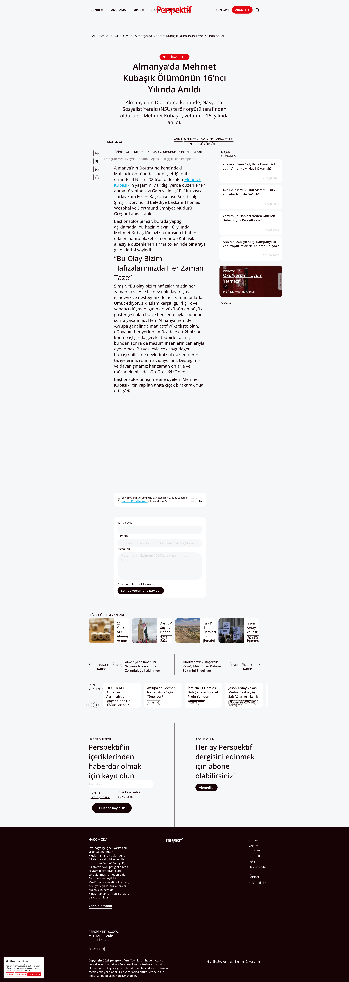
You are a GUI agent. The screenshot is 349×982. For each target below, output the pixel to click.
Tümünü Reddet (21, 974)
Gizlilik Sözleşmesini (100, 795)
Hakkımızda (257, 867)
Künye (253, 840)
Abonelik (242, 10)
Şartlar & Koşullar (247, 961)
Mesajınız (124, 549)
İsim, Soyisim (126, 523)
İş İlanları (254, 875)
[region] (24, 967)
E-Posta (123, 536)
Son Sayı (222, 10)
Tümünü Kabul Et (35, 974)
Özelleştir (10, 974)
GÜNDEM (121, 36)
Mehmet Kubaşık (196, 139)
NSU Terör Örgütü (203, 144)
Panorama (117, 10)
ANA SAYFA (100, 36)
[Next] (96, 705)
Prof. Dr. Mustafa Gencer (239, 291)
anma (178, 139)
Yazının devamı (100, 906)
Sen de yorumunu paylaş (140, 590)
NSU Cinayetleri (221, 139)
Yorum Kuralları (255, 848)
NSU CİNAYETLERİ (174, 57)
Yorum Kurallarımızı (135, 501)
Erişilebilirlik (257, 883)
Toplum (138, 10)
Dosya (155, 10)
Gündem (96, 10)
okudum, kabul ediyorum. (116, 794)
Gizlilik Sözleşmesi (220, 961)
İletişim (254, 861)
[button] (257, 10)
